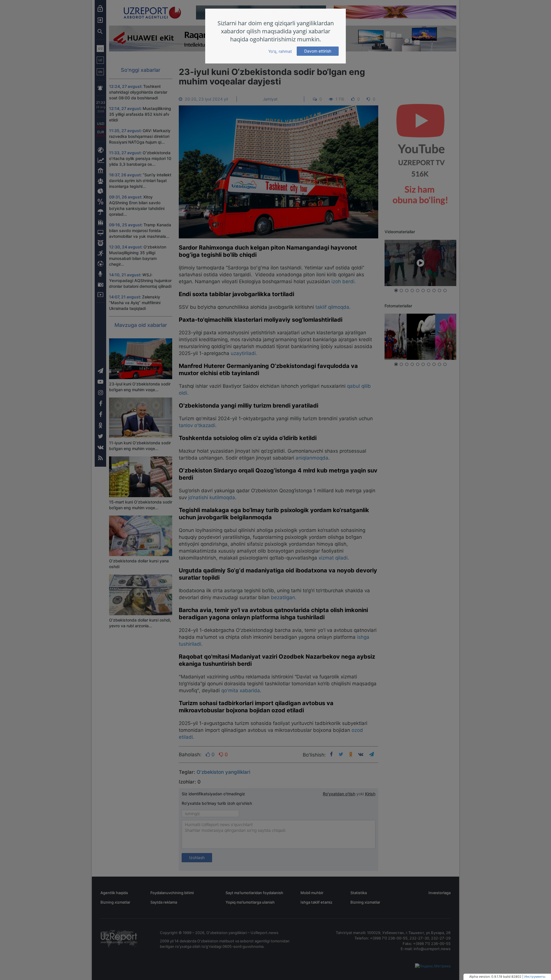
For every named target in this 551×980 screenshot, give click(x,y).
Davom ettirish (317, 51)
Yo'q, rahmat (280, 51)
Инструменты (534, 977)
